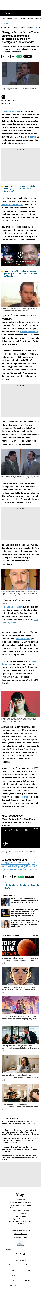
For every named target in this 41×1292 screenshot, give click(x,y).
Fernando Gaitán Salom (12, 607)
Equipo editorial (20, 1199)
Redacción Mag (10, 101)
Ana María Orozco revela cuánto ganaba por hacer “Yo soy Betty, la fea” (19, 869)
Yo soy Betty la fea (10, 885)
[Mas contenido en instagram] (24, 1253)
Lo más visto (8, 895)
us (13, 1270)
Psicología (30, 18)
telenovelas (35, 885)
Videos (28, 1265)
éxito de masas (23, 638)
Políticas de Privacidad (20, 1234)
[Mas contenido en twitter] (20, 1253)
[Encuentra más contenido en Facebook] (3, 56)
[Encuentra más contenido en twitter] (8, 56)
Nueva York (22, 18)
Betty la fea (24, 885)
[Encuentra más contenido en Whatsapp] (12, 56)
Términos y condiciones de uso (20, 1230)
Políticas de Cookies (20, 1237)
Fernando (26, 797)
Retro (28, 1275)
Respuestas (13, 1265)
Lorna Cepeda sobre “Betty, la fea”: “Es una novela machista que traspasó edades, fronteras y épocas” (18, 867)
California (9, 18)
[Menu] (3, 13)
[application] (20, 838)
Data (28, 1270)
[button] (6, 843)
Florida (3, 18)
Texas (15, 18)
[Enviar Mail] (2, 100)
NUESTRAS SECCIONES (20, 1260)
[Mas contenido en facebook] (17, 1253)
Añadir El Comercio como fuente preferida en (20, 27)
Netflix (7, 888)
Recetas (28, 1280)
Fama (13, 1275)
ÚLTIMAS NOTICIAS (10, 1118)
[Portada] (20, 1198)
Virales (13, 1280)
